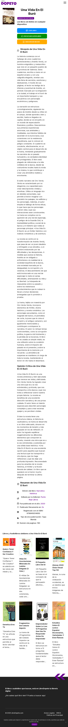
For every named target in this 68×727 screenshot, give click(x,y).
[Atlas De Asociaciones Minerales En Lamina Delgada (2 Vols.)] (25, 547)
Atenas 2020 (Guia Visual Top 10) (58, 567)
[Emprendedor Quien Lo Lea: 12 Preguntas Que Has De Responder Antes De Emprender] (42, 611)
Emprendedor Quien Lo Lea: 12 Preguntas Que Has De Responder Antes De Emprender (42, 631)
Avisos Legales (49, 713)
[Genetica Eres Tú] (9, 611)
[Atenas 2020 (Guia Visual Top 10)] (58, 550)
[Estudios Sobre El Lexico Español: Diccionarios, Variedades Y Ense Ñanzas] (58, 610)
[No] (66, 722)
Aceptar (34, 724)
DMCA (58, 713)
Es (43, 507)
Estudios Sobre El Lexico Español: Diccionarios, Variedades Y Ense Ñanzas (58, 630)
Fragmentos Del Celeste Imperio (24, 625)
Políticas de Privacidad (55, 715)
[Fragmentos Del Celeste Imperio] (25, 610)
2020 (43, 504)
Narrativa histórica (25, 18)
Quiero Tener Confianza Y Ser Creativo (8, 551)
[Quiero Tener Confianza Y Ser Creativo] (9, 542)
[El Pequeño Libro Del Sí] (42, 548)
